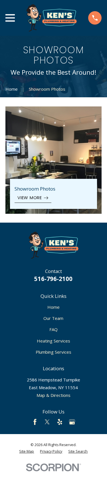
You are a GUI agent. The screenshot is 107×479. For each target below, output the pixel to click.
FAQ (53, 329)
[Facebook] (35, 422)
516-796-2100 (53, 279)
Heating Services (53, 341)
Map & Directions (53, 395)
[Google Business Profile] (72, 422)
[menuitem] (26, 451)
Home (53, 307)
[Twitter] (47, 422)
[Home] (51, 17)
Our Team (53, 318)
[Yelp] (60, 422)
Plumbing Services (53, 352)
